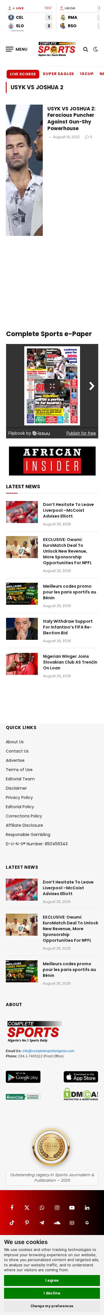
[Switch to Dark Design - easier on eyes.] (95, 49)
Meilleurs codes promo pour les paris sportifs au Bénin (69, 592)
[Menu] (17, 49)
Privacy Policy (19, 797)
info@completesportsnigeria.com (48, 1051)
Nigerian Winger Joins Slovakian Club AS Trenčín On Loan (70, 662)
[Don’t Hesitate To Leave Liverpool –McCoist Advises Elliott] (22, 512)
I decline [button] (52, 1293)
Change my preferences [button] (52, 1306)
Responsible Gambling (28, 834)
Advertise (15, 760)
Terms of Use (19, 770)
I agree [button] (52, 1280)
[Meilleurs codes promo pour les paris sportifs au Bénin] (22, 594)
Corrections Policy (24, 816)
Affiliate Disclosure (24, 825)
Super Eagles (58, 74)
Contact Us (17, 751)
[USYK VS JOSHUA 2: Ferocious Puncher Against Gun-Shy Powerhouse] (24, 170)
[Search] (85, 49)
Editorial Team (20, 779)
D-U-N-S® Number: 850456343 (37, 844)
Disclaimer (16, 788)
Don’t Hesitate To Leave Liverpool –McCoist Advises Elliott (68, 510)
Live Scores (23, 74)
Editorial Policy (20, 807)
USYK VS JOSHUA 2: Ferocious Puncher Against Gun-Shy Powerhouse (71, 118)
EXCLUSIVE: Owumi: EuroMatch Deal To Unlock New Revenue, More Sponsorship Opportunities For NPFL (67, 551)
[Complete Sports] (57, 49)
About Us (15, 742)
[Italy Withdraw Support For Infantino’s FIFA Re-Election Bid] (22, 629)
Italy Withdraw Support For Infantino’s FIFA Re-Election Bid (68, 627)
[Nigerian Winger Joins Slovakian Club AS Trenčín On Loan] (22, 664)
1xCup (87, 74)
